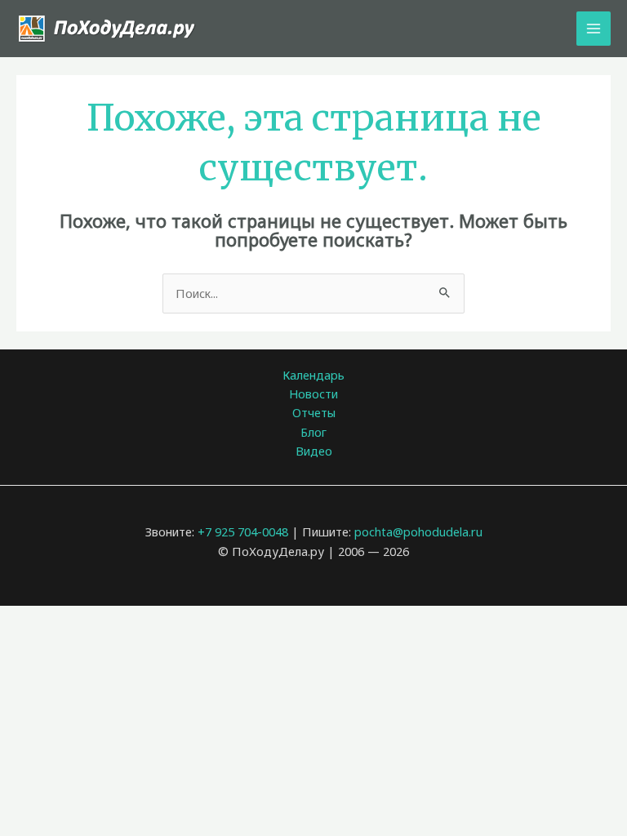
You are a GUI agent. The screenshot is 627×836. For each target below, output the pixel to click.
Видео (314, 450)
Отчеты (314, 412)
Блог (313, 432)
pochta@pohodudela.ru (418, 531)
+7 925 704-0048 (243, 531)
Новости (313, 393)
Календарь (313, 375)
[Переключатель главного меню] (593, 28)
